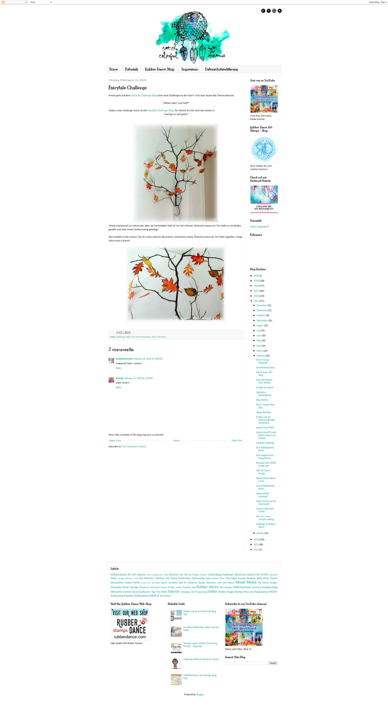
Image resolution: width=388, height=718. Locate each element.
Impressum (189, 69)
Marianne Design (196, 583)
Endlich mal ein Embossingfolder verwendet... (265, 420)
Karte (136, 582)
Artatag (119, 378)
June (259, 335)
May (259, 340)
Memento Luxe (214, 583)
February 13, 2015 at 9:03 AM (148, 359)
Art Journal (139, 574)
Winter (167, 596)
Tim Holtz (161, 337)
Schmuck (256, 587)
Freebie (241, 578)
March (260, 351)
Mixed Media (246, 582)
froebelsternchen (124, 359)
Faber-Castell (212, 578)
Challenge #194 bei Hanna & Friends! (201, 659)
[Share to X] (123, 332)
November (262, 310)
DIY (133, 337)
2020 (256, 276)
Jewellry (128, 583)
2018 (256, 286)
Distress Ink (162, 578)
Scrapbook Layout (265, 387)
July (259, 330)
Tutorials (131, 69)
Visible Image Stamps (230, 592)
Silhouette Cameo (121, 592)
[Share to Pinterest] (129, 332)
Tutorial (173, 592)
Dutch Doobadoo (180, 578)
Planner (164, 587)
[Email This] (117, 332)
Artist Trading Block (155, 575)
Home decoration (143, 337)
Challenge (120, 337)
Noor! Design (130, 587)
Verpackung (201, 592)
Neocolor (116, 587)
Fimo (221, 578)
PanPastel (155, 587)
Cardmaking (214, 574)
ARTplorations (119, 574)
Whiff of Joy (156, 595)
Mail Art (183, 583)
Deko (128, 337)
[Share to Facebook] (126, 332)
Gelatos (251, 578)
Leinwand (172, 583)
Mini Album (228, 583)
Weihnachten (141, 595)
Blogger (200, 694)
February (261, 356)
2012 (256, 549)
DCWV (264, 574)
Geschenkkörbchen (265, 368)
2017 (256, 291)
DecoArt (273, 575)
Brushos (173, 574)
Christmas (240, 574)
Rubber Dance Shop (159, 69)
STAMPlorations (242, 587)
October (261, 315)
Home (114, 69)
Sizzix (154, 337)
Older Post (237, 441)
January (260, 533)
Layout (164, 583)
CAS (181, 575)
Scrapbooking (269, 587)
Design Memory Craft (128, 578)
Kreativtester (145, 583)
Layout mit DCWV (265, 427)
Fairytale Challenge (265, 443)
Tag (153, 592)
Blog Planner (262, 400)
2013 (256, 544)
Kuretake (156, 583)
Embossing (198, 578)
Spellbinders (145, 592)
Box (166, 575)
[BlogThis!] (120, 332)
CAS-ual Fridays (191, 575)
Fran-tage (231, 578)
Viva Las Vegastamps (256, 592)
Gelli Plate (263, 578)
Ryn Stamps (226, 587)
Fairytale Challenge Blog (143, 95)
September (262, 320)
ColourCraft (253, 574)
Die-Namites (146, 578)
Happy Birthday (263, 412)
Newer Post (115, 441)
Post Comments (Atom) (134, 446)
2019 (256, 281)
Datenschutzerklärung (221, 69)
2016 (256, 296)
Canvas (203, 575)
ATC (129, 574)
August (260, 325)
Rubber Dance (207, 587)
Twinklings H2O (187, 592)
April (259, 346)
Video (212, 592)
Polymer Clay (189, 587)
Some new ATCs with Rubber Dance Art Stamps (266, 435)
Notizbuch (144, 587)
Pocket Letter (175, 587)
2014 (256, 539)
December (262, 305)
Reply (118, 368)
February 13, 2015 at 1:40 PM (138, 378)
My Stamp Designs (267, 583)
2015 (256, 301)
